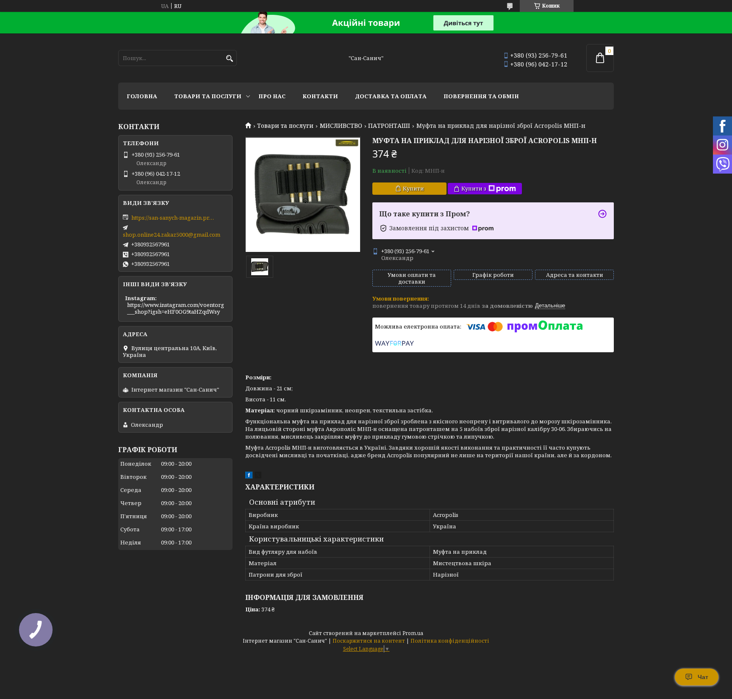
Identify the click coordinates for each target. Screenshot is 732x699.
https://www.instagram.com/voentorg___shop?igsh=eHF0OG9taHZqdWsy (175, 308)
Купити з (473, 188)
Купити (413, 188)
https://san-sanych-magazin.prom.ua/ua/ (173, 217)
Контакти (320, 96)
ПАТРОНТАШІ (389, 125)
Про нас (272, 96)
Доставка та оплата (391, 96)
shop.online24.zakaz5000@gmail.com (171, 234)
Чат (703, 677)
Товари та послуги (207, 96)
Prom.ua (412, 633)
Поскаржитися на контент (369, 640)
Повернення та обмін (481, 96)
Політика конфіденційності (449, 640)
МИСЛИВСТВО (341, 125)
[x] (258, 476)
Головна (142, 96)
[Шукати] (229, 58)
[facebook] (248, 476)
